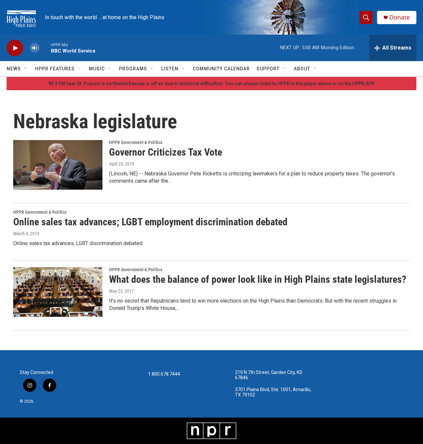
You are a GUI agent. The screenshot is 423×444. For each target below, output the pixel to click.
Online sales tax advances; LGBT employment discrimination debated (150, 222)
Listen (169, 68)
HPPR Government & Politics (135, 142)
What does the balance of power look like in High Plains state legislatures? (257, 279)
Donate (399, 17)
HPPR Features (55, 68)
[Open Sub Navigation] (25, 68)
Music (97, 68)
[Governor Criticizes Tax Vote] (57, 165)
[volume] (34, 48)
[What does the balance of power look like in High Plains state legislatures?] (57, 292)
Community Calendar (221, 68)
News (14, 68)
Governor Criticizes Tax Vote (165, 152)
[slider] (45, 47)
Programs (133, 68)
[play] (15, 48)
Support (268, 68)
